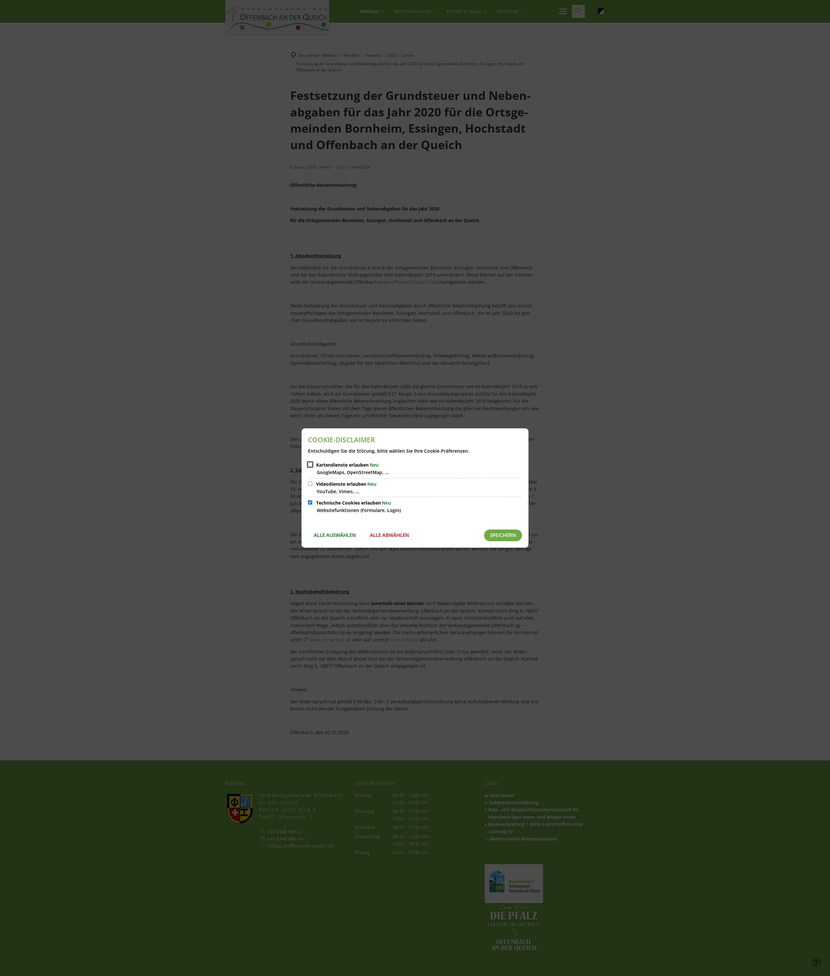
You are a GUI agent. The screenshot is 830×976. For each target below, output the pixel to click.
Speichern (503, 535)
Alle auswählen (335, 535)
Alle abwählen (389, 535)
